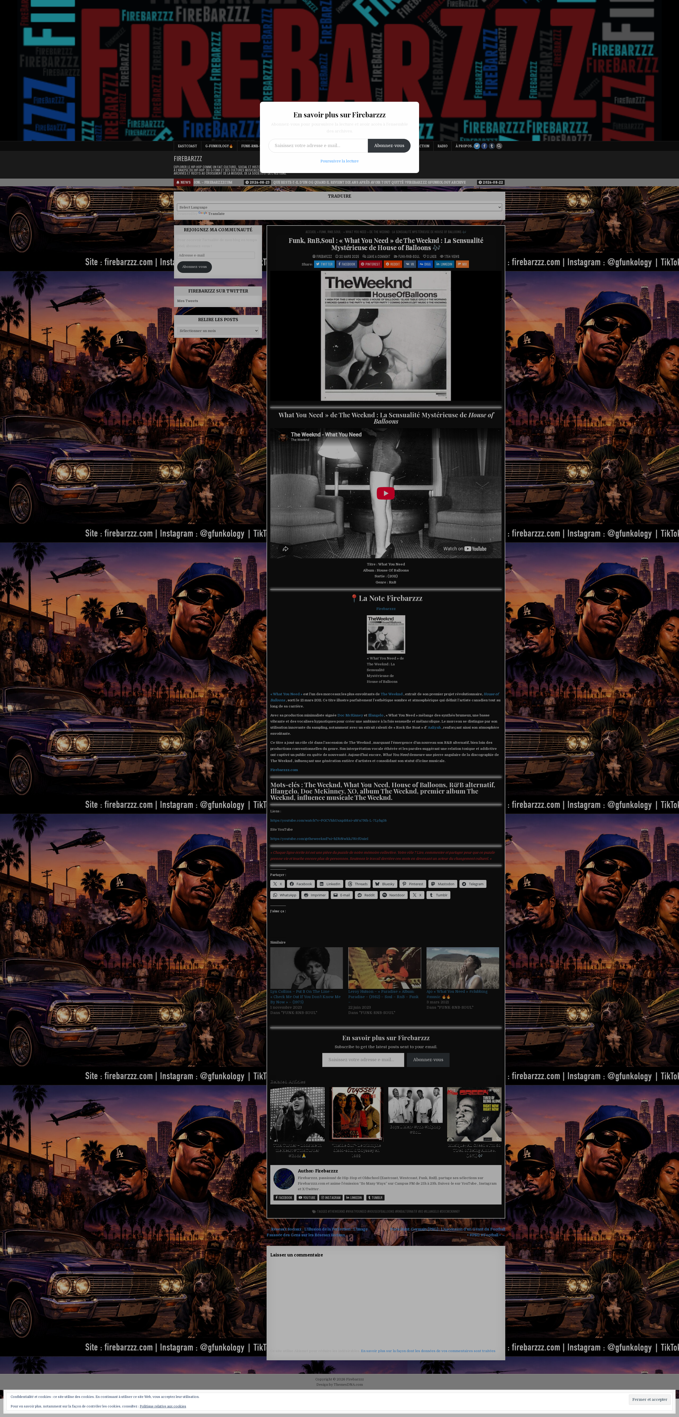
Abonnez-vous (389, 145)
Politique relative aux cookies (163, 1406)
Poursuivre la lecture (339, 161)
